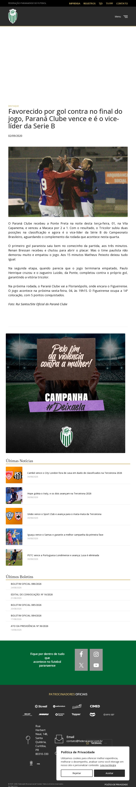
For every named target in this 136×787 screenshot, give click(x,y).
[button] (31, 763)
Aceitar (109, 773)
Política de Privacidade (116, 785)
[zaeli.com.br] (92, 714)
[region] (92, 763)
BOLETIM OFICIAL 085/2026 (26, 605)
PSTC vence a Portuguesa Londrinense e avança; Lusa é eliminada (63, 555)
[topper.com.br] (76, 714)
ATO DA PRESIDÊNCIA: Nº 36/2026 (29, 626)
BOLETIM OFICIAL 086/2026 (26, 584)
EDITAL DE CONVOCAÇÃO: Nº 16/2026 (32, 594)
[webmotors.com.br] (59, 706)
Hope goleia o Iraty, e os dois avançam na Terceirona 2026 (59, 493)
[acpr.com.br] (27, 714)
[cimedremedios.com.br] (94, 706)
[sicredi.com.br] (40, 706)
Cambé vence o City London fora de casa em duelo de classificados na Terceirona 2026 (74, 473)
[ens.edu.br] (108, 714)
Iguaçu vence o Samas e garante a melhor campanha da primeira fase (65, 534)
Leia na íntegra (108, 765)
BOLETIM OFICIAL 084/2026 (26, 615)
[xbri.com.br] (43, 714)
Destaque (13, 106)
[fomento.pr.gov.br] (60, 714)
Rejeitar (76, 773)
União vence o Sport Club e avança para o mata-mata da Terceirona (64, 514)
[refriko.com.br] (76, 706)
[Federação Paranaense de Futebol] (12, 16)
